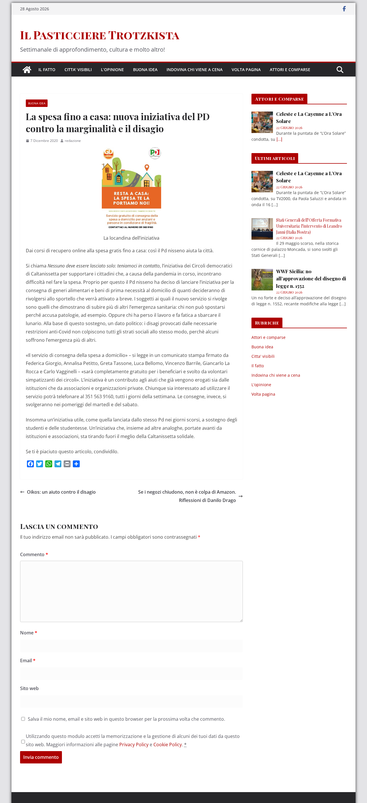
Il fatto (46, 69)
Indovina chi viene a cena (194, 69)
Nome (28, 633)
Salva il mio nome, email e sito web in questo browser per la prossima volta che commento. (126, 719)
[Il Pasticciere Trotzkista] (27, 70)
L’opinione (112, 69)
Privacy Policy (134, 744)
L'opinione (261, 384)
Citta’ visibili (78, 69)
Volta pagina (246, 69)
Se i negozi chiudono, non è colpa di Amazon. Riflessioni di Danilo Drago (187, 496)
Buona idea (145, 69)
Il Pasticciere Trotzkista (99, 34)
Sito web (29, 688)
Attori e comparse (290, 69)
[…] (279, 139)
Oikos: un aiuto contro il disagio (61, 492)
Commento (34, 554)
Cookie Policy (167, 744)
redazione (73, 140)
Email (28, 660)
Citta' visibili (263, 356)
